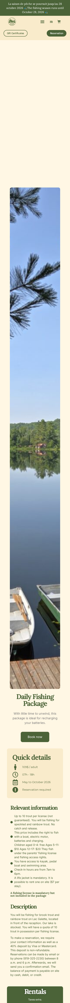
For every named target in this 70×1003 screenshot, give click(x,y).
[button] (42, 21)
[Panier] (59, 21)
